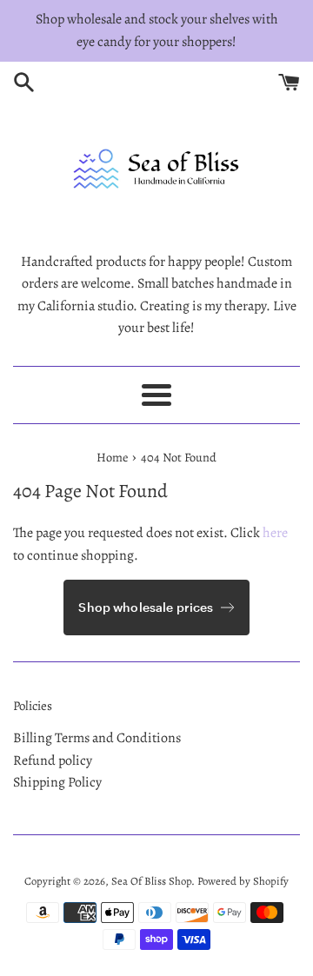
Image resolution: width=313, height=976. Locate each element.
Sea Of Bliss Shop (151, 880)
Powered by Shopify (243, 880)
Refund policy (52, 760)
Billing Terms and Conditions (97, 737)
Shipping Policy (57, 782)
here (275, 532)
